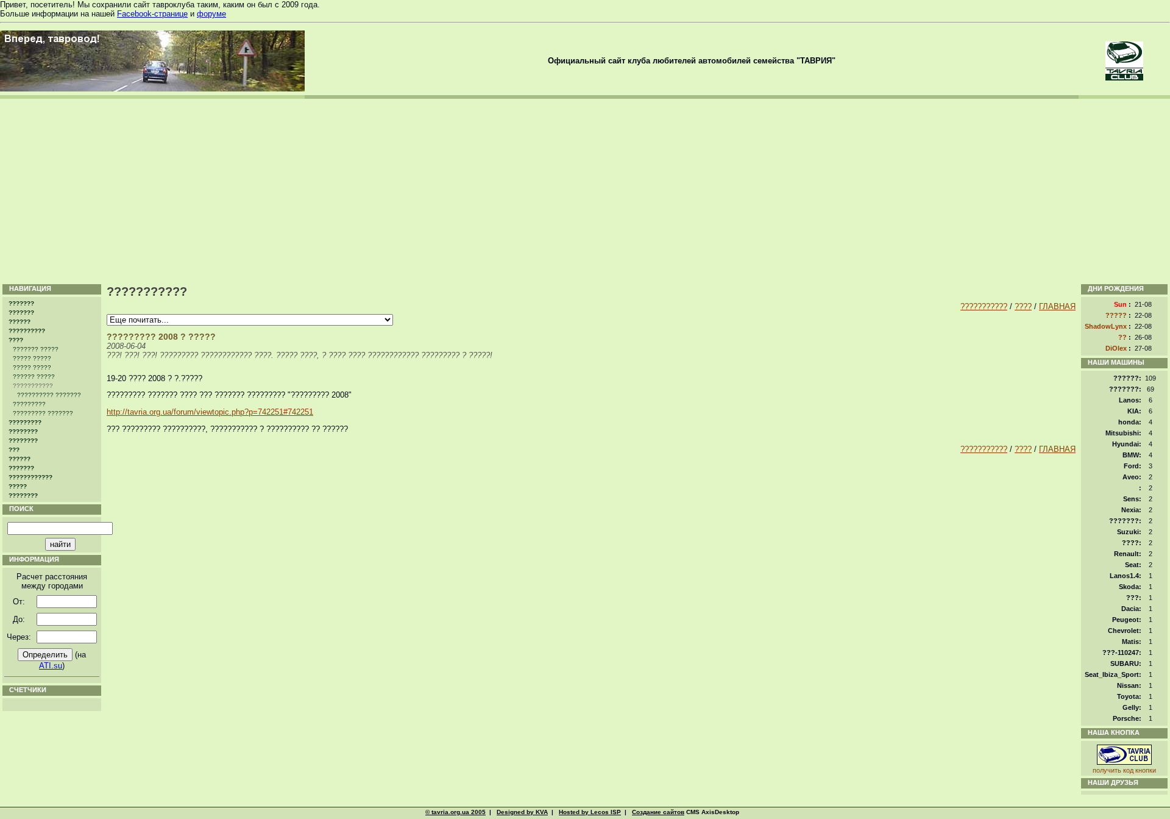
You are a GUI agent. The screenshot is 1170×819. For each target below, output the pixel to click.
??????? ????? (35, 349)
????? (18, 486)
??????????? (983, 306)
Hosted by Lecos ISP (590, 812)
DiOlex (1116, 348)
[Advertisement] (585, 190)
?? (1122, 337)
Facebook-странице (152, 13)
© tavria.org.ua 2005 (455, 812)
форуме (211, 13)
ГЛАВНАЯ (1057, 306)
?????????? (27, 330)
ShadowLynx (1106, 326)
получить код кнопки (1124, 770)
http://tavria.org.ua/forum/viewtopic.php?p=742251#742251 (210, 412)
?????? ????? (34, 376)
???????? (23, 431)
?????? (19, 321)
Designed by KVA (522, 812)
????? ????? (32, 358)
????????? (29, 404)
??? (14, 449)
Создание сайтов (658, 812)
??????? (21, 303)
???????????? (30, 477)
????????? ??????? (43, 413)
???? (16, 340)
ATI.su (50, 665)
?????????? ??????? (49, 395)
